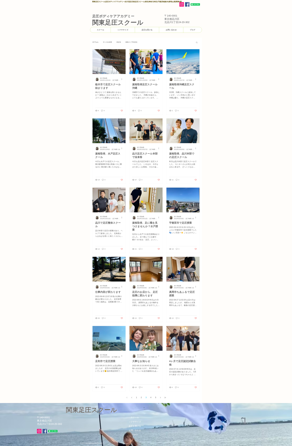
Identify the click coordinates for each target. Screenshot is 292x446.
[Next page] (160, 398)
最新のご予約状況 (131, 42)
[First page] (127, 398)
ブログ (135, 435)
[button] (197, 42)
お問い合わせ (135, 430)
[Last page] (165, 398)
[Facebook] (187, 4)
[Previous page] (132, 398)
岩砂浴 (118, 42)
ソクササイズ (135, 422)
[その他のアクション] (122, 79)
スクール (135, 417)
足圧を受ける (135, 426)
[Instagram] (181, 4)
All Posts (95, 42)
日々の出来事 (107, 42)
